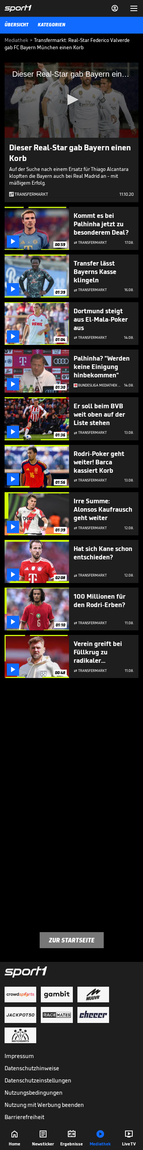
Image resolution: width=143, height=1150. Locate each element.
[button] (71, 99)
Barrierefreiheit (24, 1117)
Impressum (19, 1056)
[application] (71, 100)
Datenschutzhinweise (32, 1068)
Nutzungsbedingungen (34, 1092)
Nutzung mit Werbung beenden (44, 1104)
